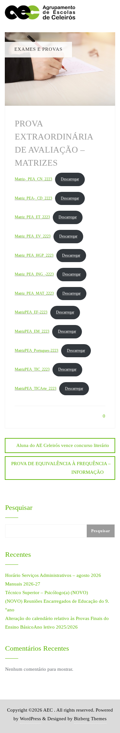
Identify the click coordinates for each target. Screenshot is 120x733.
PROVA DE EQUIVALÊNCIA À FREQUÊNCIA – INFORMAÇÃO (61, 468)
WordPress (30, 718)
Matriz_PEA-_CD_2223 (33, 198)
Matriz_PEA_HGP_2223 (34, 255)
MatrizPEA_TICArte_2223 (35, 388)
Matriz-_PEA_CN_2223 (33, 179)
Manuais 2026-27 (22, 583)
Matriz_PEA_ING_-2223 (34, 274)
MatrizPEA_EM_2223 (32, 331)
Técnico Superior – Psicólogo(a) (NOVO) (46, 592)
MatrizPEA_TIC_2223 (32, 369)
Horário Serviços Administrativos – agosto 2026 (53, 575)
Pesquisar (18, 507)
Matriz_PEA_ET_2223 (32, 217)
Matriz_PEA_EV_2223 (33, 236)
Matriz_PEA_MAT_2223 (34, 293)
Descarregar (70, 179)
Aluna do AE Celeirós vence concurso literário (62, 445)
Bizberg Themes (90, 718)
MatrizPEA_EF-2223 (31, 312)
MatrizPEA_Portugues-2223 (36, 350)
